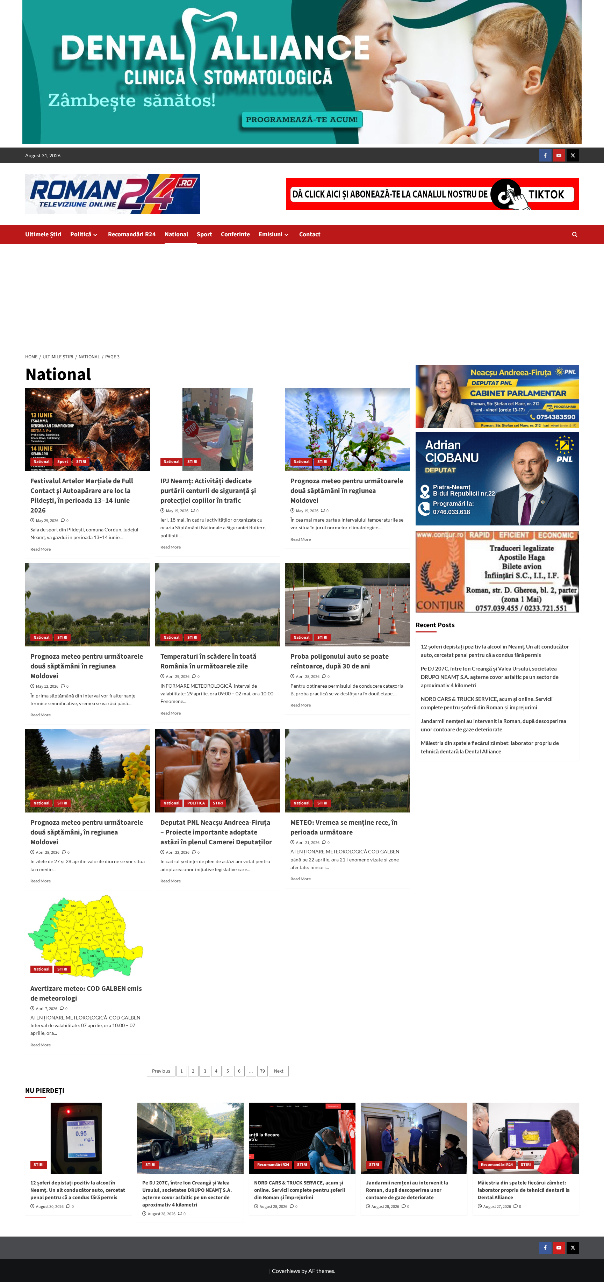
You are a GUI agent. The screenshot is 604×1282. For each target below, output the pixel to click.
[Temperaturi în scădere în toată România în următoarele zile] (217, 604)
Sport (204, 234)
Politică (80, 234)
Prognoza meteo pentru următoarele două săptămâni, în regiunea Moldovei (86, 832)
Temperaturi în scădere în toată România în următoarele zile (208, 661)
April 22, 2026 (177, 852)
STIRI (81, 462)
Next (278, 1071)
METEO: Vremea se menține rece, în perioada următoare (343, 827)
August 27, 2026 (497, 1207)
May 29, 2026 (47, 521)
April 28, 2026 (307, 677)
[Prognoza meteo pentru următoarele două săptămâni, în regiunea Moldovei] (87, 770)
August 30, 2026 (50, 1207)
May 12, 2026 (47, 686)
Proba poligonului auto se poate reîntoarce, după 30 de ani (339, 661)
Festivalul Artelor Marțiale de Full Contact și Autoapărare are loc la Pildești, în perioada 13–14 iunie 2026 (81, 495)
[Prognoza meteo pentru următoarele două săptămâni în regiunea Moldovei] (347, 429)
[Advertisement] (302, 296)
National (176, 234)
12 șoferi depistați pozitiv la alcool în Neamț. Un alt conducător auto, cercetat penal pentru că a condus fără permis (495, 650)
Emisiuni (270, 234)
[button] (574, 234)
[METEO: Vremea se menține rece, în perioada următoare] (347, 770)
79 (262, 1071)
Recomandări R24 (132, 234)
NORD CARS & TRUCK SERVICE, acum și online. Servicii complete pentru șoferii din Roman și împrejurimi (487, 703)
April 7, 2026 (46, 1009)
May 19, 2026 (177, 511)
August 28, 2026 (161, 1214)
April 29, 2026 (177, 677)
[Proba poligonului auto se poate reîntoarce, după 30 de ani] (347, 604)
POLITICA (196, 803)
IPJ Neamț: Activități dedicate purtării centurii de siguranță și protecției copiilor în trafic (208, 491)
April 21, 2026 (307, 843)
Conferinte (235, 234)
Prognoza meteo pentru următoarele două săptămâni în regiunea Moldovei (346, 491)
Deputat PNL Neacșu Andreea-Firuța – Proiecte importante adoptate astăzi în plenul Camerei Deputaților (216, 832)
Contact (310, 234)
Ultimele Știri (43, 234)
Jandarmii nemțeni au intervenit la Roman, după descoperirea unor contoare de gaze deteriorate (493, 725)
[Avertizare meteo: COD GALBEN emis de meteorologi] (87, 936)
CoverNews (286, 1270)
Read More (40, 549)
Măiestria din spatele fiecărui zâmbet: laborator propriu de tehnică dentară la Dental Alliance (490, 747)
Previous (161, 1071)
